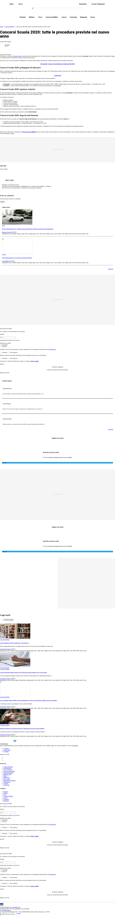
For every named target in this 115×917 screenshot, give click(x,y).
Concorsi (4, 346)
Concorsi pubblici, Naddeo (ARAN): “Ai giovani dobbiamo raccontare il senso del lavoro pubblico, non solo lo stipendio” (28, 700)
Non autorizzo (13, 352)
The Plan (5, 783)
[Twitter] (57, 442)
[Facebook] (52, 442)
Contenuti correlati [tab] (8, 619)
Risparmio (83, 17)
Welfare (31, 17)
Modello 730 (39, 21)
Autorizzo (4, 352)
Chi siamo (6, 748)
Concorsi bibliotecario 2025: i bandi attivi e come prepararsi (14, 643)
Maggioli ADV (7, 774)
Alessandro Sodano (5, 649)
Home (1, 26)
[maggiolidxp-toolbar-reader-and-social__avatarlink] (3, 45)
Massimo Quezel (6, 232)
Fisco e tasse (6, 779)
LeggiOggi (4, 345)
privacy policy (35, 361)
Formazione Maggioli (9, 771)
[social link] (3, 180)
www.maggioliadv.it (5, 910)
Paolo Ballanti (5, 261)
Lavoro (64, 17)
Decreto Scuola (17, 56)
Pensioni (23, 17)
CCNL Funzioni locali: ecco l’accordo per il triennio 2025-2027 (17, 257)
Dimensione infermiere (9, 780)
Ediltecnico (6, 777)
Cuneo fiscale (61, 21)
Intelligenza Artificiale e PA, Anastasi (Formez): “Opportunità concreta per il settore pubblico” (22, 728)
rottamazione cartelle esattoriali (79, 21)
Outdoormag (6, 782)
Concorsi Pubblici (52, 17)
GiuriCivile (6, 785)
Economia (73, 17)
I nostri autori (6, 750)
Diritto (5, 776)
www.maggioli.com (15, 907)
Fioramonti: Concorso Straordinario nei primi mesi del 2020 (57, 64)
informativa (53, 349)
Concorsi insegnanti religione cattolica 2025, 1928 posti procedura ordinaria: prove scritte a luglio (23, 672)
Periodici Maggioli (8, 773)
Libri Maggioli (7, 768)
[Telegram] (63, 442)
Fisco (40, 17)
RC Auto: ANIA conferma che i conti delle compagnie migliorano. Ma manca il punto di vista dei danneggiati (27, 229)
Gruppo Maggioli (8, 767)
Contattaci (6, 751)
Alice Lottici (7, 44)
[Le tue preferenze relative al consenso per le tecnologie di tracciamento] (8, 914)
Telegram (4, 462)
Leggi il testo (57, 75)
